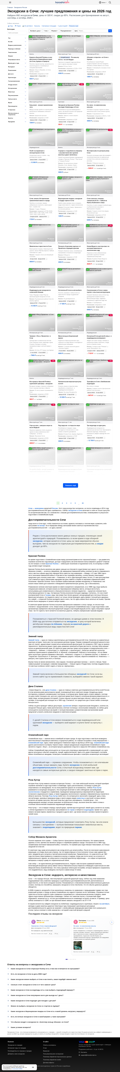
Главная (10, 7)
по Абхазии (56, 624)
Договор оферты (48, 1059)
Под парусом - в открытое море (69, 425)
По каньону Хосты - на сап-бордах (68, 58)
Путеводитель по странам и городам (20, 1047)
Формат (54, 31)
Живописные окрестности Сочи (41, 246)
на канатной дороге (80, 624)
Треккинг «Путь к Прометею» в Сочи (40, 337)
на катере (41, 525)
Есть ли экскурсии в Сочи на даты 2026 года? (29, 970)
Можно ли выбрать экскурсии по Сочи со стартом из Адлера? (35, 1002)
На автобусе (29, 26)
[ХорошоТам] (62, 2)
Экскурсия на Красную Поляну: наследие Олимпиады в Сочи (69, 106)
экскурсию (72, 621)
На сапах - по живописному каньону (96, 106)
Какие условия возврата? (21, 1024)
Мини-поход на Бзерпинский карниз (68, 337)
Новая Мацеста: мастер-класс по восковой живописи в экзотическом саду (98, 248)
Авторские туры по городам (17, 1044)
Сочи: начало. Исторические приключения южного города (40, 199)
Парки (19, 26)
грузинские (67, 706)
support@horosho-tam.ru (88, 1051)
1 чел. (46, 31)
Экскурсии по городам (15, 1041)
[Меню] (10, 2)
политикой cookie (17, 1069)
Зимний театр (33, 640)
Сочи (30, 508)
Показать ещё (70, 485)
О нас (45, 1044)
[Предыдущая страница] (29, 922)
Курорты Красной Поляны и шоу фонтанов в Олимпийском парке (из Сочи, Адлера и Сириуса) (41, 59)
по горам (70, 810)
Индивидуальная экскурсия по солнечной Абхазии (40, 291)
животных (81, 798)
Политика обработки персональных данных (57, 1053)
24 (83, 503)
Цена (76, 31)
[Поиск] (110, 2)
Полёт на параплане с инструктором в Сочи (37, 152)
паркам (78, 827)
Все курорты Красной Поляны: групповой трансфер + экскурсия (41, 383)
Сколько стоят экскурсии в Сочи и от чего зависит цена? (33, 981)
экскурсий (82, 674)
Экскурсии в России (20, 7)
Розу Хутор (53, 796)
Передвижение (66, 31)
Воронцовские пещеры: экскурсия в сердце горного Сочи (70, 199)
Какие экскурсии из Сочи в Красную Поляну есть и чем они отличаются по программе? (45, 965)
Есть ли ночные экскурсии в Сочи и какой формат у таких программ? (38, 1013)
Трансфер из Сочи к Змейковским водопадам (98, 383)
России (55, 508)
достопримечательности (44, 767)
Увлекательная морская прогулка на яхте (69, 383)
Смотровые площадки (49, 26)
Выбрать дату (35, 31)
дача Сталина (51, 690)
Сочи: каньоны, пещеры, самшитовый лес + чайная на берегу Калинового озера (97, 200)
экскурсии (38, 540)
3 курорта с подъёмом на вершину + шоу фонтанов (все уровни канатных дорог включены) (70, 153)
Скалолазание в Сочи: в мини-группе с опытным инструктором (98, 291)
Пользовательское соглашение (53, 1050)
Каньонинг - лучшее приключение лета (41, 106)
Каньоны (37, 26)
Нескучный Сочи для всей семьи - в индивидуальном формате (99, 337)
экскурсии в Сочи (75, 510)
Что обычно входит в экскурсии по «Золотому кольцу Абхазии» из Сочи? (40, 1018)
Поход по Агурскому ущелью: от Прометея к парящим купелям (69, 247)
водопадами (89, 810)
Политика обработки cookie (52, 1056)
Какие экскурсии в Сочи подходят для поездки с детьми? (33, 997)
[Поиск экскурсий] (110, 30)
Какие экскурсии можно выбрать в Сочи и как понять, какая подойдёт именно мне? (44, 975)
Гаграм (48, 595)
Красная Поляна (52, 563)
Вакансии (46, 1047)
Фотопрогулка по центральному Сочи (98, 152)
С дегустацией (62, 26)
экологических (34, 792)
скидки (100, 543)
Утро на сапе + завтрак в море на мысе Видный (41, 426)
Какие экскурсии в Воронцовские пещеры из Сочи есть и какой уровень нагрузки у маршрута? (48, 1007)
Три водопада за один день (96, 425)
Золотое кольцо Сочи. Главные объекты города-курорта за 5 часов (91, 926)
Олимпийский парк (35, 743)
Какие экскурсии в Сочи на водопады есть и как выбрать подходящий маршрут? (42, 986)
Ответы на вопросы (49, 1041)
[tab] (68, 955)
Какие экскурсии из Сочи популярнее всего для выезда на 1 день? (37, 991)
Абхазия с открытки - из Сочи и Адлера (97, 58)
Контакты (84, 1048)
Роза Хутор (97, 787)
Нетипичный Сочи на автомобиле (70, 290)
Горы (11, 26)
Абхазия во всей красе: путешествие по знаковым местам (47, 926)
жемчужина (39, 508)
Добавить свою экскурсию (16, 1050)
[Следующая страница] (112, 922)
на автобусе (104, 904)
